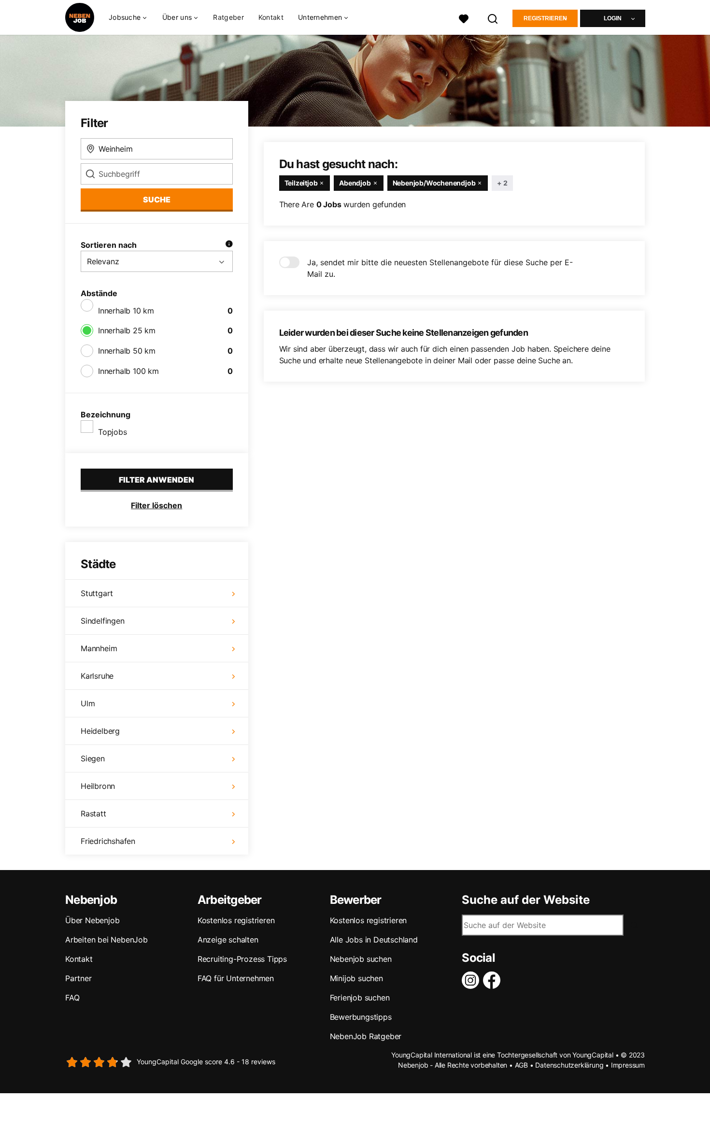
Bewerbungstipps (361, 1017)
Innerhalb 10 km (126, 310)
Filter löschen (156, 505)
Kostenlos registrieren (236, 920)
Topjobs (112, 432)
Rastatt (93, 813)
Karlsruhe (97, 676)
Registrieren (545, 18)
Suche (156, 199)
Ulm (88, 703)
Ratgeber (228, 17)
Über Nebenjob (92, 920)
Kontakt (271, 17)
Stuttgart (97, 593)
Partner (78, 978)
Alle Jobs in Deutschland (374, 939)
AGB (521, 1065)
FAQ (72, 997)
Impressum (628, 1065)
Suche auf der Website (526, 900)
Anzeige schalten (228, 939)
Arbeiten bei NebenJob (106, 939)
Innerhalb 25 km (127, 330)
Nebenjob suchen (361, 959)
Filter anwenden (156, 480)
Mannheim (99, 648)
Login (613, 18)
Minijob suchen (356, 978)
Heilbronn (98, 786)
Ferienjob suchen (360, 997)
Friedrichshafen (108, 841)
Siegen (93, 758)
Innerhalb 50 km (127, 351)
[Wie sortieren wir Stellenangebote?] (229, 245)
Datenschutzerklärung (569, 1065)
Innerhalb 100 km (128, 371)
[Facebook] (493, 980)
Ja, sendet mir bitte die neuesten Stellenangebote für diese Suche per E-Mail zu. (440, 268)
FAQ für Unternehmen (236, 978)
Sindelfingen (103, 621)
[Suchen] (493, 17)
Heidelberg (100, 731)
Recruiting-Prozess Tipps (242, 959)
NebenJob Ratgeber (366, 1036)
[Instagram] (472, 980)
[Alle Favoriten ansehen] (464, 17)
